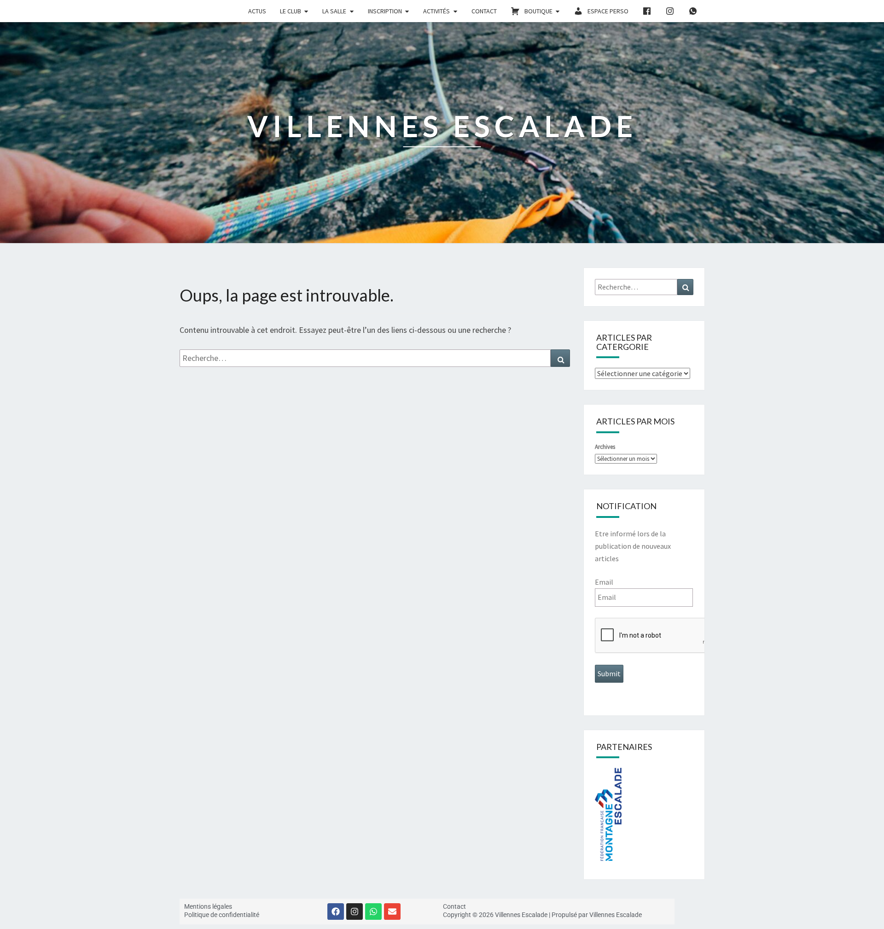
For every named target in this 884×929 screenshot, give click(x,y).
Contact (484, 11)
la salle (334, 11)
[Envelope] (392, 911)
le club (290, 11)
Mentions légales (208, 906)
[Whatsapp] (373, 911)
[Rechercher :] (375, 358)
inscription (385, 11)
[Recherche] (560, 358)
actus (257, 11)
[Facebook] (335, 911)
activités (436, 11)
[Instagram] (354, 911)
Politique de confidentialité (221, 914)
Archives (605, 447)
